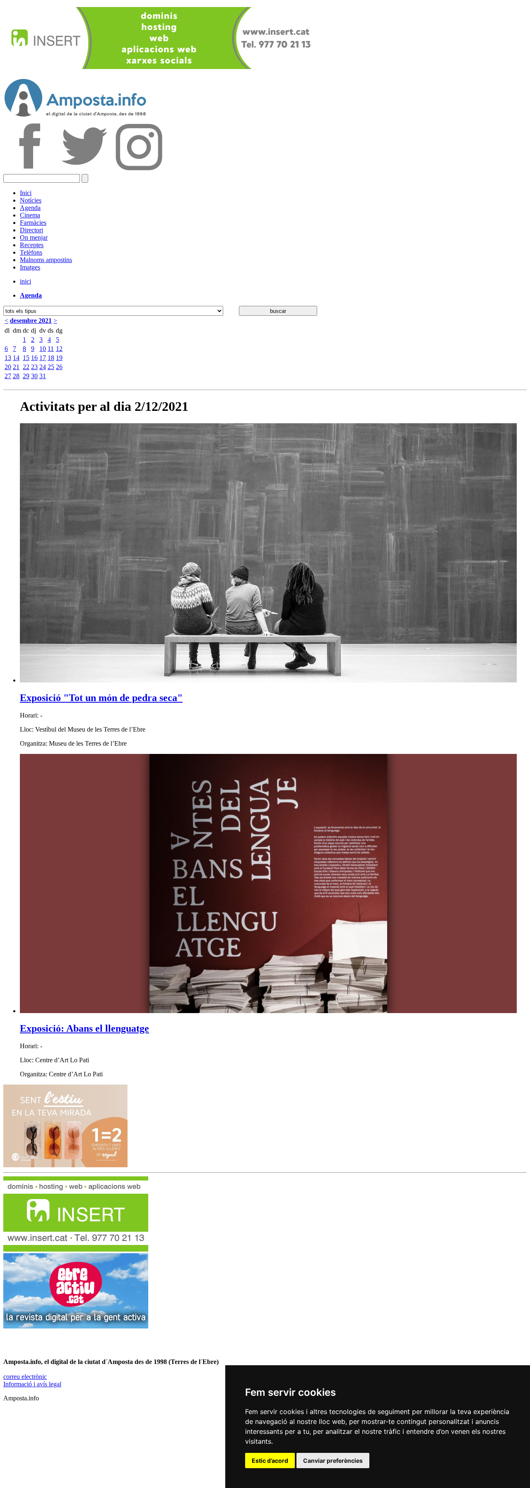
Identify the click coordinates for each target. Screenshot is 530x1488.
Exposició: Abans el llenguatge (84, 1028)
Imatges (30, 267)
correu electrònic (25, 1376)
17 (42, 357)
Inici (25, 192)
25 (51, 366)
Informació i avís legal (32, 1384)
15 (26, 357)
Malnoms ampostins (46, 259)
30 (34, 375)
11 (51, 348)
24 (42, 366)
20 (8, 366)
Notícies (30, 200)
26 (59, 366)
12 (59, 348)
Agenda (30, 207)
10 (42, 348)
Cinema (30, 215)
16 (34, 357)
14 (16, 357)
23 (34, 366)
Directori (31, 230)
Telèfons (31, 252)
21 (16, 366)
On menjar (34, 237)
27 (8, 375)
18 (51, 357)
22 (26, 366)
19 (59, 357)
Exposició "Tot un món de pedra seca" (101, 697)
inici (25, 281)
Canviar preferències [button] (333, 1460)
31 (42, 375)
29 (26, 375)
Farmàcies (33, 222)
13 (8, 357)
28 (16, 375)
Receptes (31, 244)
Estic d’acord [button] (270, 1460)
